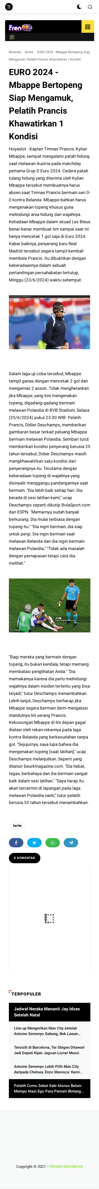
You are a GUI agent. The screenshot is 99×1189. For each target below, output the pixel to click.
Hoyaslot (18, 148)
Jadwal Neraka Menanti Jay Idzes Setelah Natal (47, 1011)
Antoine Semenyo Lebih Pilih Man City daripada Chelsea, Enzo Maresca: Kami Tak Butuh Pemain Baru (47, 1069)
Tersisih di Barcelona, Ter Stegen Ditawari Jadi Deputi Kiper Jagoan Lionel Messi (49, 1050)
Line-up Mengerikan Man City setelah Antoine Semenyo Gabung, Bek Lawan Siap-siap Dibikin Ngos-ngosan (46, 1031)
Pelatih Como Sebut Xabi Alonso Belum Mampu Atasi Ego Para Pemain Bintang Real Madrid (47, 1088)
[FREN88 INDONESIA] (21, 28)
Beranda (15, 52)
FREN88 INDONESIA (66, 1166)
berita (29, 52)
